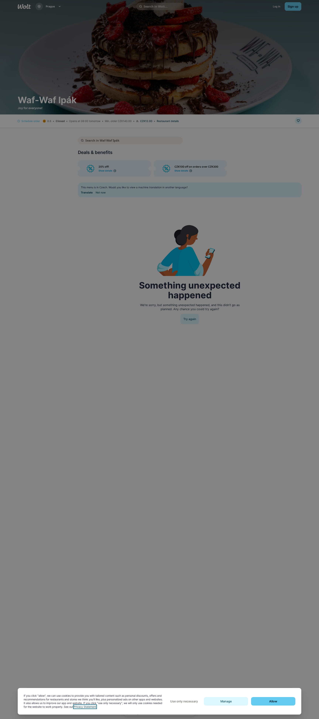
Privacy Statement (85, 706)
